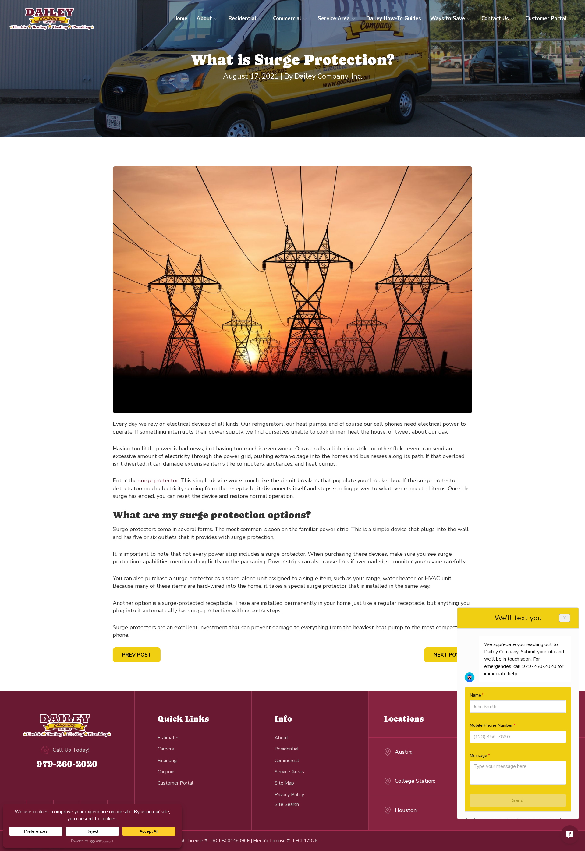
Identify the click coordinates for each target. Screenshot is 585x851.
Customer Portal (546, 18)
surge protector (158, 480)
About (204, 18)
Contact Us (495, 18)
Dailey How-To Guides (393, 18)
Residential (243, 18)
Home (180, 18)
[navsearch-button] (287, 804)
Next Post (448, 654)
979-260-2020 (67, 763)
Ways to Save (447, 18)
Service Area (334, 18)
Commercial (287, 18)
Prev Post (136, 654)
